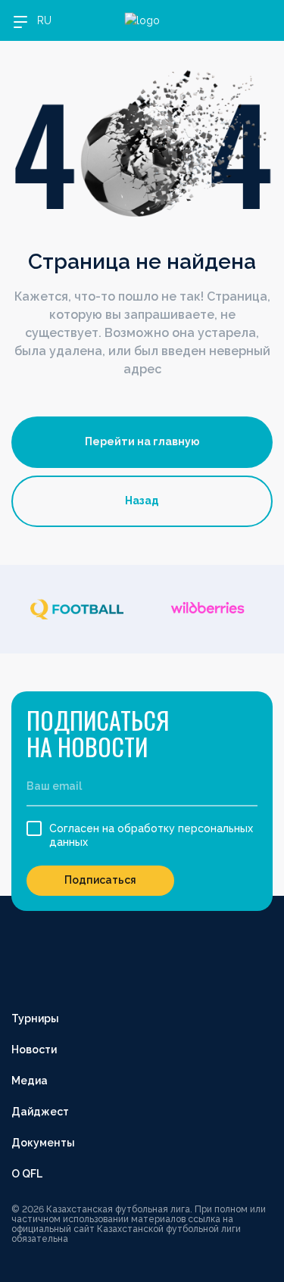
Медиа (29, 1081)
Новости (34, 1049)
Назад (142, 500)
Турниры (35, 1018)
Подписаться (100, 880)
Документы (43, 1143)
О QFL (26, 1174)
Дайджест (40, 1112)
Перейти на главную (142, 441)
